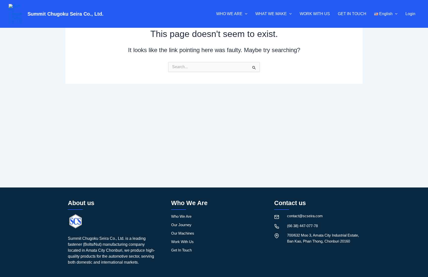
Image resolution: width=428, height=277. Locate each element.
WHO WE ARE (229, 14)
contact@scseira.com (305, 216)
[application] (244, 14)
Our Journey (181, 225)
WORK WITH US (315, 14)
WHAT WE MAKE (271, 14)
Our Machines (182, 233)
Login (410, 14)
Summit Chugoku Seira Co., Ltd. (65, 14)
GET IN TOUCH (352, 14)
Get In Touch (181, 250)
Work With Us (182, 242)
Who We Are (181, 216)
